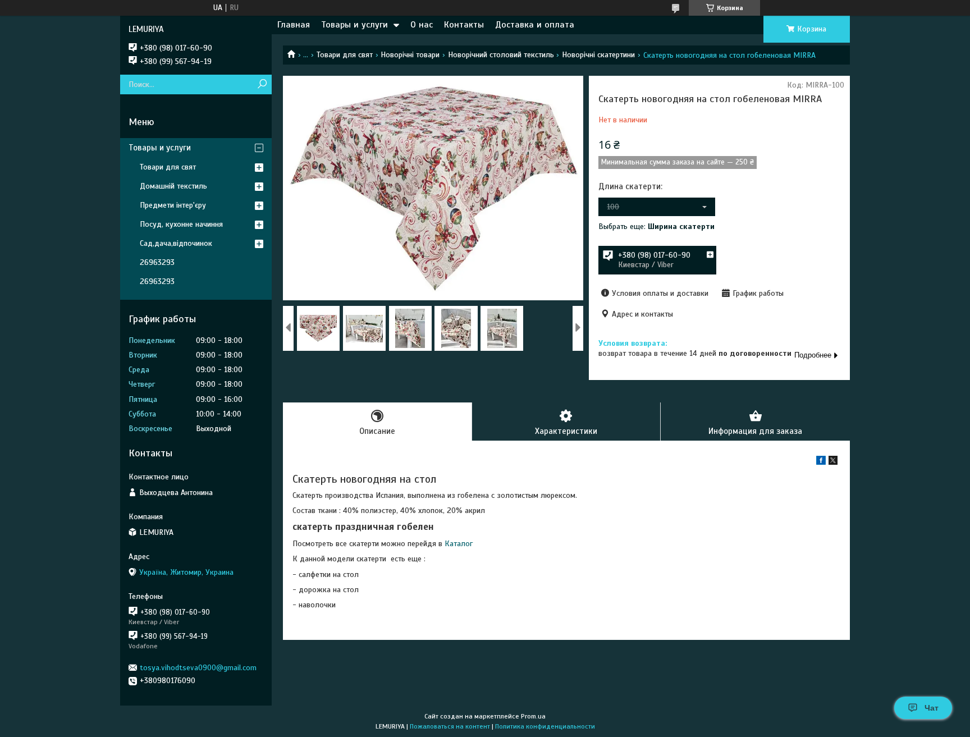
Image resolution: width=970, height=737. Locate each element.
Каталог (459, 543)
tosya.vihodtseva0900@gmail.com (198, 667)
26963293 (157, 262)
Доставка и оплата (534, 24)
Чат (932, 707)
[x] (833, 462)
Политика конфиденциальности (545, 726)
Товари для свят (345, 54)
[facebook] (821, 462)
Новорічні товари (410, 54)
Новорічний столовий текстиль (501, 54)
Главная (293, 24)
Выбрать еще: (656, 226)
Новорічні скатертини (598, 54)
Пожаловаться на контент (450, 726)
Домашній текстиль (173, 186)
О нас (421, 24)
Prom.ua (533, 716)
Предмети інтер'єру (173, 205)
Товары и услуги (354, 24)
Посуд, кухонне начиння (181, 224)
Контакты (464, 24)
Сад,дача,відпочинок (176, 243)
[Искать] (262, 84)
